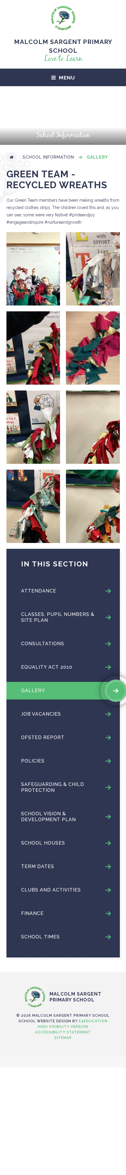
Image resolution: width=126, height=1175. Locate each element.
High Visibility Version (63, 1027)
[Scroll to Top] (63, 974)
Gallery (97, 157)
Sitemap (63, 1038)
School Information (48, 157)
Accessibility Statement (63, 1032)
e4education (93, 1021)
